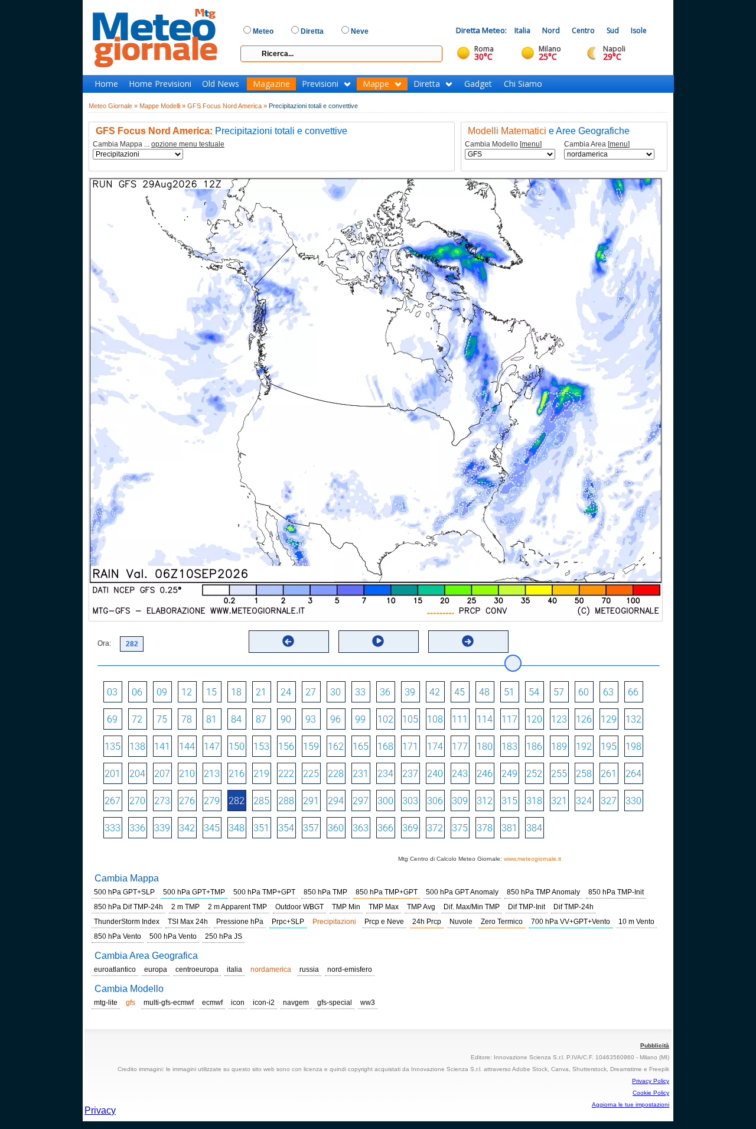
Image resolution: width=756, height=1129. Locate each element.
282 (237, 800)
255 (559, 773)
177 (460, 746)
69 (112, 719)
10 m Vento (636, 921)
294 (336, 800)
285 (261, 800)
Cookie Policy (651, 1092)
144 (187, 746)
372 (435, 828)
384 (534, 828)
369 (410, 828)
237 (410, 773)
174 (435, 746)
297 (361, 800)
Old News (220, 84)
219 (261, 773)
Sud (613, 30)
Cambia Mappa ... (158, 144)
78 (186, 719)
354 (286, 828)
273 (162, 800)
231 (361, 773)
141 (162, 746)
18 (236, 692)
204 (137, 773)
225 (311, 773)
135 (112, 746)
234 (385, 773)
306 (435, 800)
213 (212, 773)
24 (286, 692)
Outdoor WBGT (299, 907)
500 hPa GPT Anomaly (462, 892)
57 (558, 692)
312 (485, 800)
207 (162, 773)
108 (435, 719)
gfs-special (334, 1002)
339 (162, 828)
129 (609, 719)
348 (237, 828)
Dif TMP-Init (526, 907)
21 (261, 692)
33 (360, 692)
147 (212, 746)
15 (211, 692)
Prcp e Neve (384, 921)
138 (137, 746)
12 (186, 692)
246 (485, 773)
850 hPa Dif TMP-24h (128, 907)
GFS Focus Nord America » (227, 105)
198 (633, 746)
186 (534, 746)
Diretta (426, 84)
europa (155, 969)
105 (410, 719)
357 (311, 828)
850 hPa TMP (325, 892)
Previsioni (320, 84)
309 (460, 800)
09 (162, 692)
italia (234, 969)
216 (237, 773)
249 (509, 773)
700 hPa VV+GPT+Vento (570, 921)
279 (212, 800)
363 (361, 828)
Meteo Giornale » (113, 105)
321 (559, 800)
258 (584, 773)
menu (531, 144)
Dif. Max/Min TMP (472, 907)
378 (485, 828)
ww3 (367, 1002)
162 (336, 746)
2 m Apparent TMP (237, 907)
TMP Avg (421, 907)
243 (460, 773)
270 (137, 800)
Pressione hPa (239, 921)
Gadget (478, 84)
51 (509, 692)
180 (485, 746)
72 (137, 719)
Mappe (376, 84)
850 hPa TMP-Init (616, 892)
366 (385, 828)
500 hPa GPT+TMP (194, 892)
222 (286, 773)
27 (310, 692)
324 (584, 800)
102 (385, 719)
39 (410, 692)
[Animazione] (378, 641)
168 (385, 746)
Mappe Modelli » (162, 105)
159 (311, 746)
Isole (639, 30)
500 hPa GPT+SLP (124, 892)
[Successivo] (468, 641)
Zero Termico (502, 921)
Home (106, 84)
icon (238, 1002)
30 (335, 692)
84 (236, 719)
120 (534, 719)
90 (286, 719)
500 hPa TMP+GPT (264, 892)
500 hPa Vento (173, 936)
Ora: (104, 643)
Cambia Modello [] (503, 144)
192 (584, 746)
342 (187, 828)
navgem (296, 1002)
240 (435, 773)
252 (534, 773)
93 (310, 719)
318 (534, 800)
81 (211, 719)
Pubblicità (654, 1045)
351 (261, 828)
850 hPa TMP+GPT (387, 892)
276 (187, 800)
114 (485, 719)
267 (112, 800)
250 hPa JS (223, 936)
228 (336, 773)
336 (137, 828)
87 (261, 719)
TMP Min (346, 907)
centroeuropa (197, 969)
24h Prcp (426, 921)
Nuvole (460, 921)
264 (633, 773)
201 (112, 773)
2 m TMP (185, 907)
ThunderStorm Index (126, 921)
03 (112, 692)
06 (137, 692)
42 (434, 692)
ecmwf (212, 1002)
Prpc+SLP (288, 921)
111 (460, 719)
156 (286, 746)
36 (385, 692)
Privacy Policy (650, 1081)
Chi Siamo (523, 84)
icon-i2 (264, 1002)
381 (509, 828)
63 (608, 692)
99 (360, 719)
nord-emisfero (349, 969)
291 (311, 800)
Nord (551, 30)
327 (609, 800)
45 (459, 692)
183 (509, 746)
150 (237, 746)
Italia (522, 30)
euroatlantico (115, 969)
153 (261, 746)
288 (286, 800)
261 (609, 773)
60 (583, 692)
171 (410, 746)
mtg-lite (106, 1002)
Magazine (271, 84)
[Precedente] (288, 641)
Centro (583, 30)
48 (484, 692)
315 (509, 800)
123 (559, 719)
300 (385, 800)
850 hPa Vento (117, 936)
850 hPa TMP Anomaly (543, 892)
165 (361, 746)
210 (187, 773)
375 (460, 828)
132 (633, 719)
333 (112, 828)
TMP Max (384, 907)
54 (534, 692)
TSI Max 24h (188, 921)
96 (335, 719)
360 (336, 828)
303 (410, 800)
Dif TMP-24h (573, 907)
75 (162, 719)
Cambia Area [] (597, 144)
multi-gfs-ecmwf (169, 1002)
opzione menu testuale (187, 144)
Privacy (100, 1110)
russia (309, 969)
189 (559, 746)
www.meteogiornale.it (532, 858)
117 (509, 719)
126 (584, 719)
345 (212, 828)
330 (633, 800)
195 (609, 746)
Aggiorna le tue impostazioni (630, 1104)
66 (633, 692)
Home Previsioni (160, 84)
